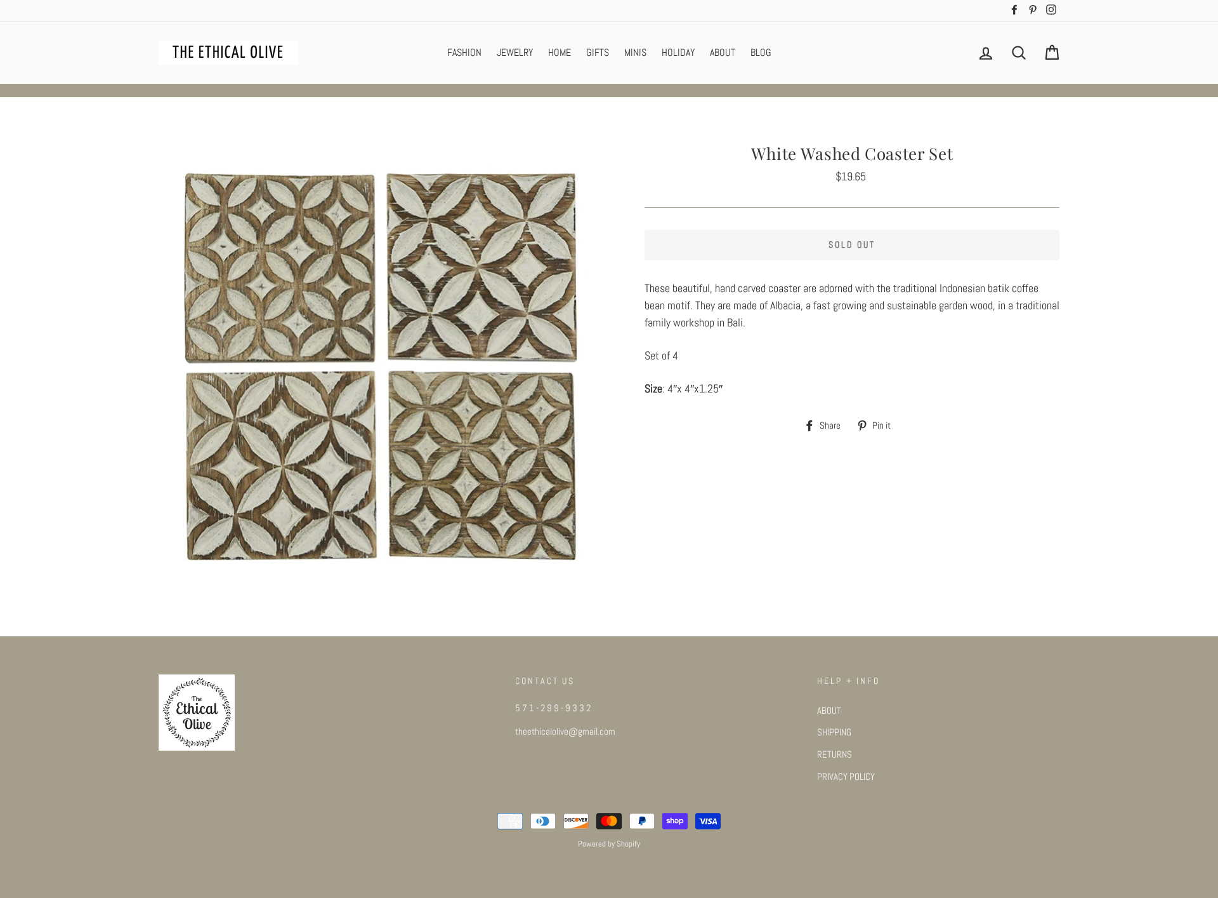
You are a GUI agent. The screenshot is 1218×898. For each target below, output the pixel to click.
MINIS (635, 52)
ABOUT (722, 52)
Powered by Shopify (609, 844)
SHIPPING (834, 732)
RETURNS (834, 754)
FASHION (464, 52)
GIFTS (597, 52)
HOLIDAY (678, 52)
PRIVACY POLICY (846, 776)
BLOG (760, 52)
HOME (559, 52)
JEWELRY (515, 52)
